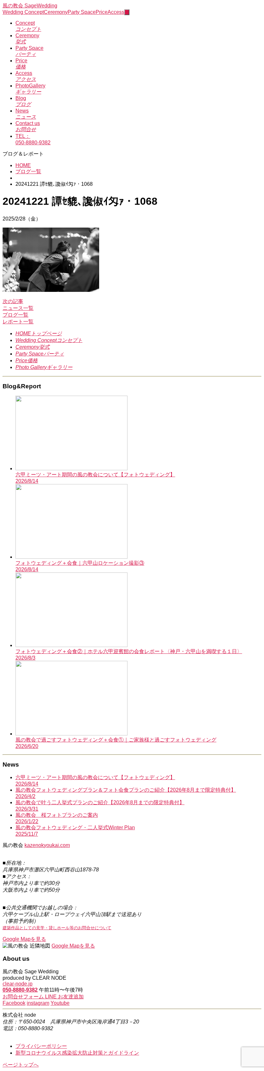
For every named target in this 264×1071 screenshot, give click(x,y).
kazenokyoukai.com (47, 845)
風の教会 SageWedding (30, 5)
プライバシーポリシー (41, 1046)
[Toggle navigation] (126, 12)
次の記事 (13, 301)
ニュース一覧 (18, 308)
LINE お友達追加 (64, 996)
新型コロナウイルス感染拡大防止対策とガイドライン (77, 1053)
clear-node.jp (18, 983)
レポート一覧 (18, 321)
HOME (23, 165)
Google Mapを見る (24, 939)
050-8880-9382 (20, 990)
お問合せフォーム (24, 996)
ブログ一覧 (28, 171)
